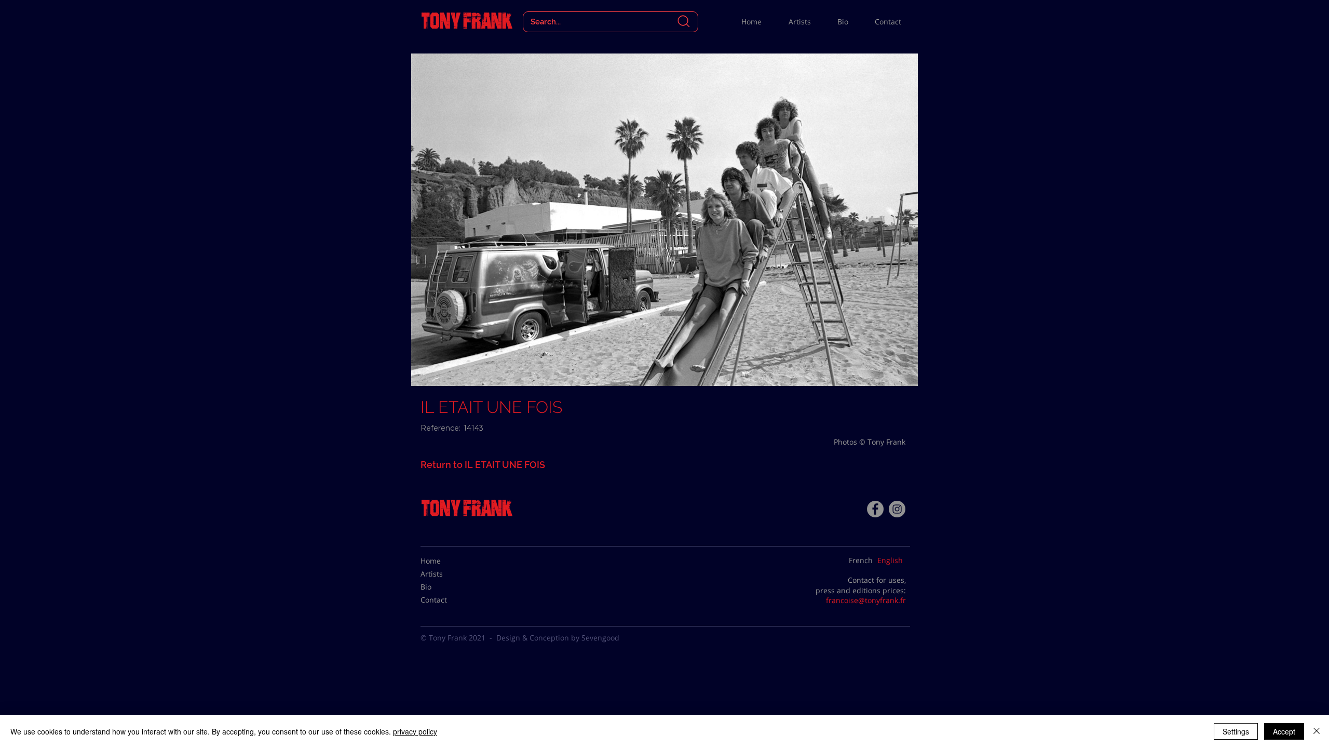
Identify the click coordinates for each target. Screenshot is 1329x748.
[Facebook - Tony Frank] (875, 509)
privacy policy (415, 731)
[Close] (1316, 731)
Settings (1236, 731)
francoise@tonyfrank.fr (866, 600)
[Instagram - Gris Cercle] (897, 509)
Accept (1284, 731)
